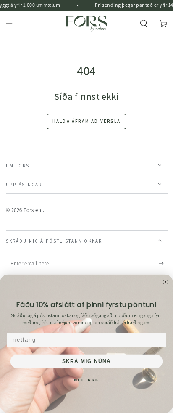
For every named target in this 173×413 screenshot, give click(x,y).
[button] (143, 23)
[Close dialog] (165, 282)
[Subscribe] (163, 263)
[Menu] (10, 23)
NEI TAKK (86, 380)
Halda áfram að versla (86, 121)
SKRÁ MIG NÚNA (86, 361)
